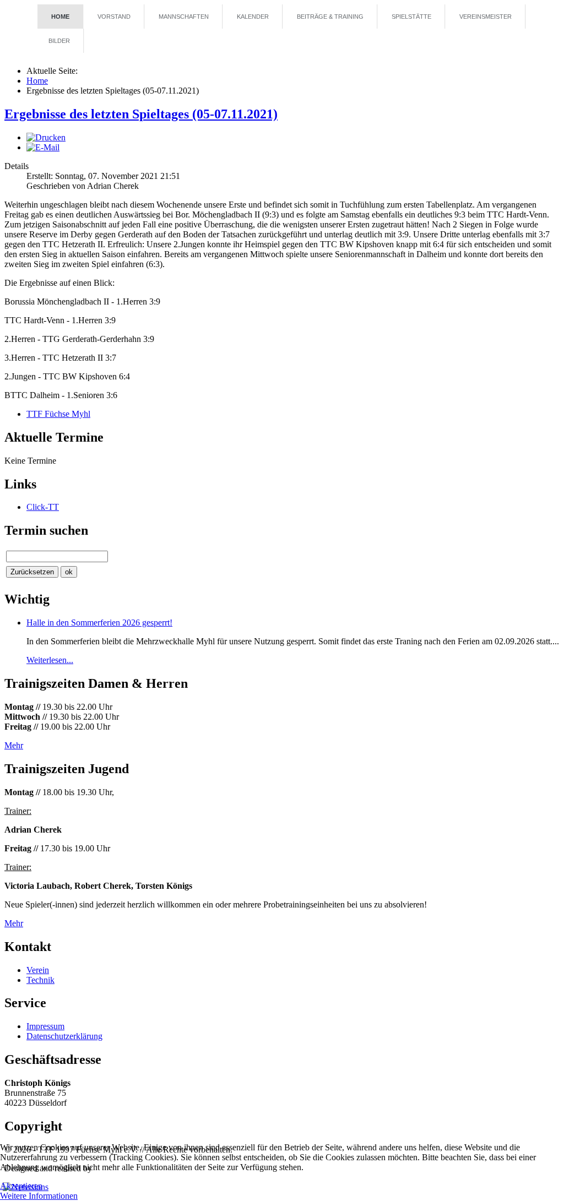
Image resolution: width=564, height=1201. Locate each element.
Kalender (253, 16)
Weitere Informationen (39, 1195)
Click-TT (42, 507)
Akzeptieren (21, 1186)
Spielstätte (411, 16)
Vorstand (114, 16)
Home (60, 16)
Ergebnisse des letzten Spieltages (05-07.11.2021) (141, 114)
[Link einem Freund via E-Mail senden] (42, 147)
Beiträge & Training (330, 16)
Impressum (45, 1026)
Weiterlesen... (49, 660)
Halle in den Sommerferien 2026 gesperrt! (99, 622)
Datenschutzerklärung (64, 1036)
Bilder (59, 40)
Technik (40, 980)
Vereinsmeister (485, 16)
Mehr (13, 745)
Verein (37, 970)
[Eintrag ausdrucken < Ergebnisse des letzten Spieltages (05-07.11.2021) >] (46, 137)
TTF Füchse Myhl (58, 414)
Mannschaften (184, 16)
